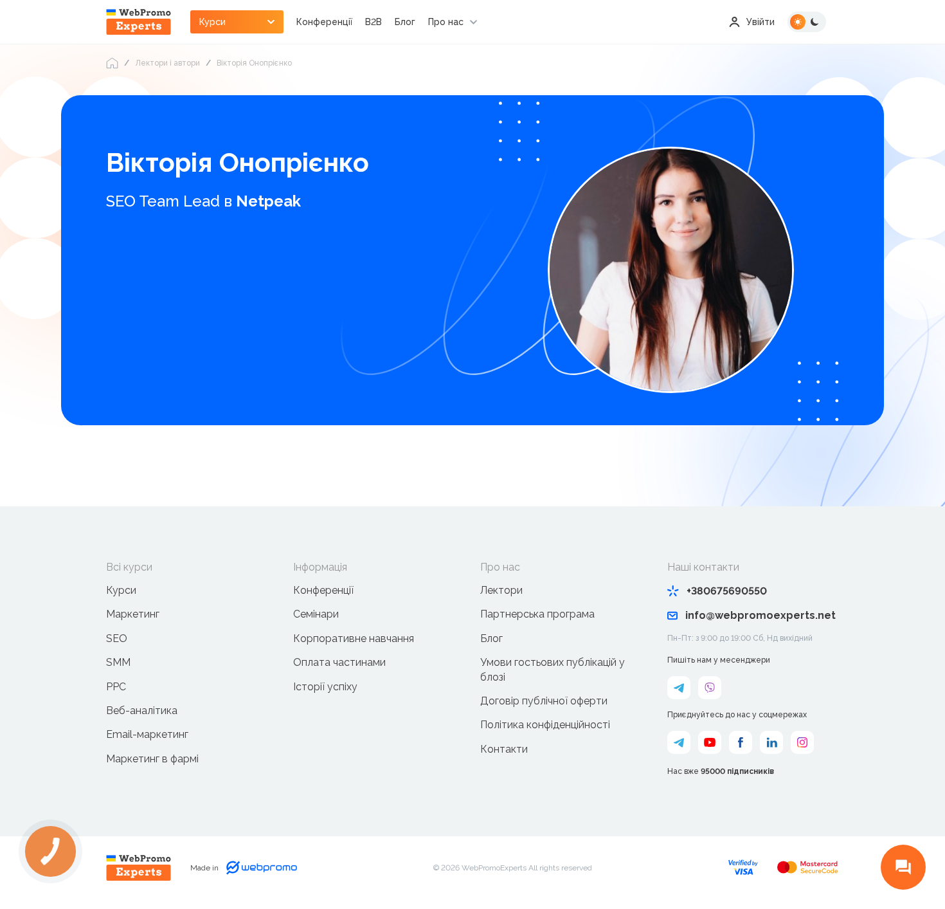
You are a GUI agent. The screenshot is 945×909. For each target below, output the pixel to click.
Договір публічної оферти (544, 701)
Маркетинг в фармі (152, 759)
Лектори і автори (167, 63)
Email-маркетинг (147, 734)
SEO (116, 638)
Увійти (760, 22)
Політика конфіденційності (545, 725)
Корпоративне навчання (353, 638)
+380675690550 (727, 591)
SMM (118, 662)
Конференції (324, 22)
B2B (373, 22)
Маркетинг (132, 614)
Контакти (504, 749)
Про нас (446, 22)
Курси (121, 590)
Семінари (316, 614)
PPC (116, 687)
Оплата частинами (339, 662)
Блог (405, 22)
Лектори (501, 590)
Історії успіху (325, 687)
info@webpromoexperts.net (760, 615)
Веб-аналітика (141, 710)
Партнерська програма (537, 614)
